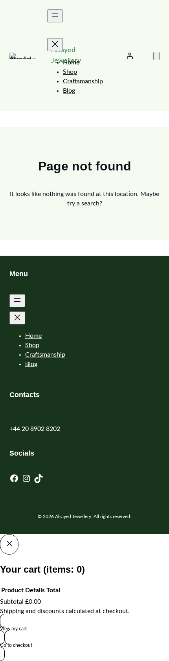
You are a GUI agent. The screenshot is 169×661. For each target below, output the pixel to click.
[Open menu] (55, 15)
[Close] (9, 544)
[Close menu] (55, 44)
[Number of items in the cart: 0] (156, 56)
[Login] (130, 56)
